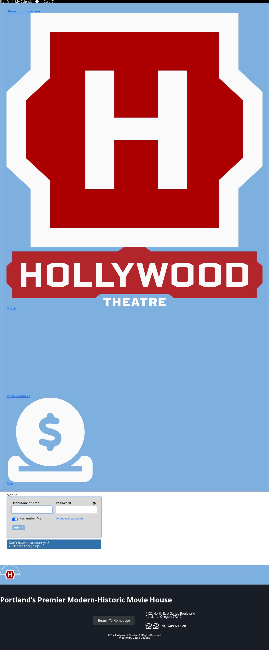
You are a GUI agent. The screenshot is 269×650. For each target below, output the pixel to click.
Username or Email (27, 503)
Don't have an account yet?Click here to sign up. (29, 544)
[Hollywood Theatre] (134, 129)
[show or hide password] (94, 503)
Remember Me (30, 518)
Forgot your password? (69, 518)
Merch (11, 308)
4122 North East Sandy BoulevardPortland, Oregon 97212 (170, 615)
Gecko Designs (141, 637)
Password (63, 503)
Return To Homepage (114, 620)
